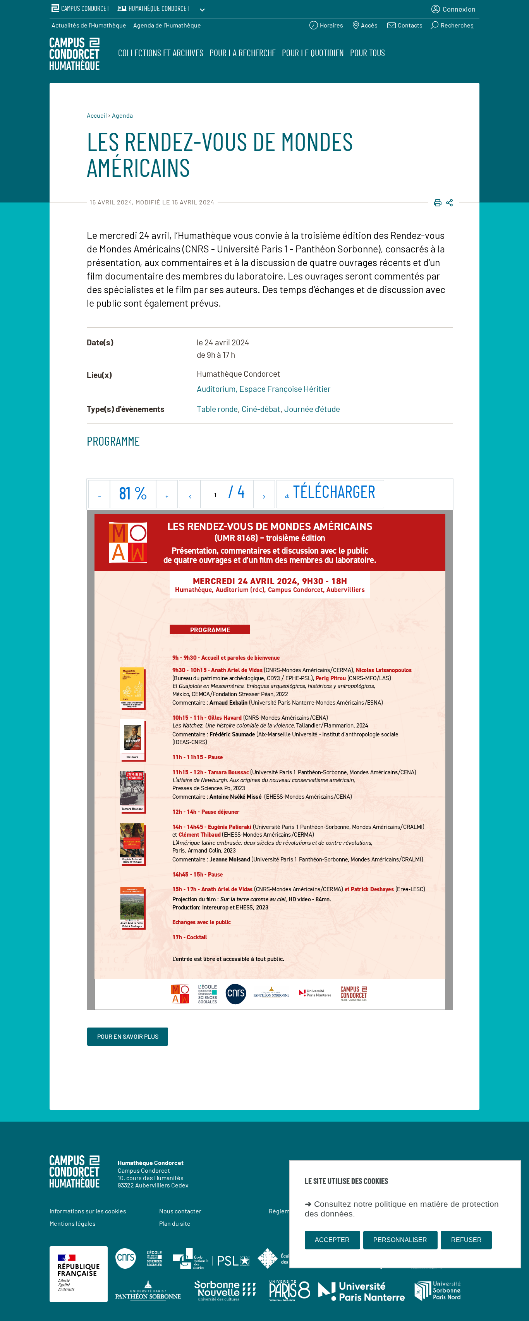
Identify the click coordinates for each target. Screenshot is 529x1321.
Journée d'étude (312, 408)
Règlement (284, 1211)
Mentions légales (73, 1223)
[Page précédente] (190, 494)
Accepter (332, 1240)
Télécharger (336, 496)
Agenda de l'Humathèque (167, 25)
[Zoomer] (166, 494)
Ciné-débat (261, 408)
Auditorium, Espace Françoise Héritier (264, 388)
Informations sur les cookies (88, 1211)
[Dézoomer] (99, 494)
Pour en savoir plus (127, 1036)
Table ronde (217, 408)
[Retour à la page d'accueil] (75, 55)
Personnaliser (400, 1240)
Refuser (466, 1240)
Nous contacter (180, 1211)
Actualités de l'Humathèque (89, 25)
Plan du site (175, 1223)
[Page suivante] (264, 494)
